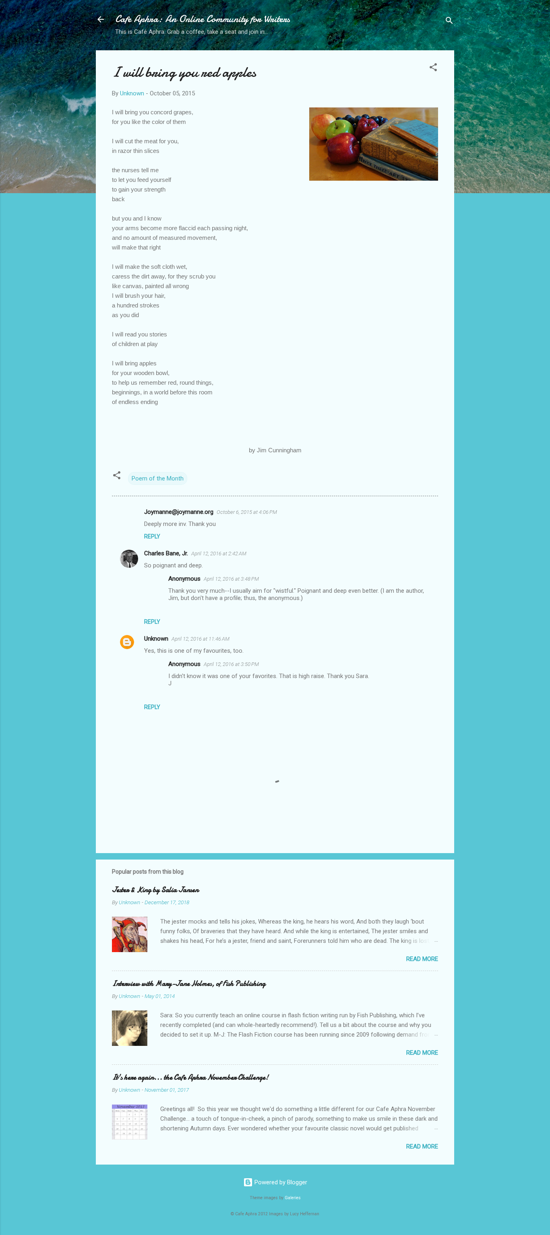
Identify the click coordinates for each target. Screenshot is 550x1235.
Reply (152, 536)
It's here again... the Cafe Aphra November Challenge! (190, 1077)
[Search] (449, 22)
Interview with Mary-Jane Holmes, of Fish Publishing (188, 984)
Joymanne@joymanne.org (178, 511)
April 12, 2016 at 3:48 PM (231, 579)
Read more (422, 959)
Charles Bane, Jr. (166, 553)
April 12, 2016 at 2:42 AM (218, 553)
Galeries (293, 1197)
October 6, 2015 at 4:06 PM (247, 512)
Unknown (156, 638)
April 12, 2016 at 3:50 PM (231, 664)
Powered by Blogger (280, 1182)
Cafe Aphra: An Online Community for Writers (202, 19)
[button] (433, 68)
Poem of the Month (158, 478)
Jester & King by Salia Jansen (155, 890)
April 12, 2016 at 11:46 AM (201, 639)
